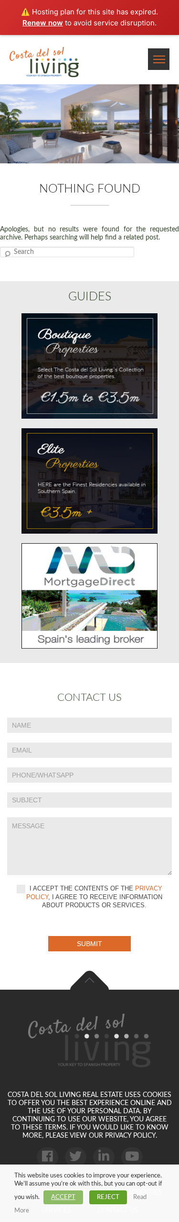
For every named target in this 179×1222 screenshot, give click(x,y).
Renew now (42, 22)
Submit (89, 944)
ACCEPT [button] (63, 1197)
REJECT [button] (108, 1197)
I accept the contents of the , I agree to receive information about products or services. (94, 897)
